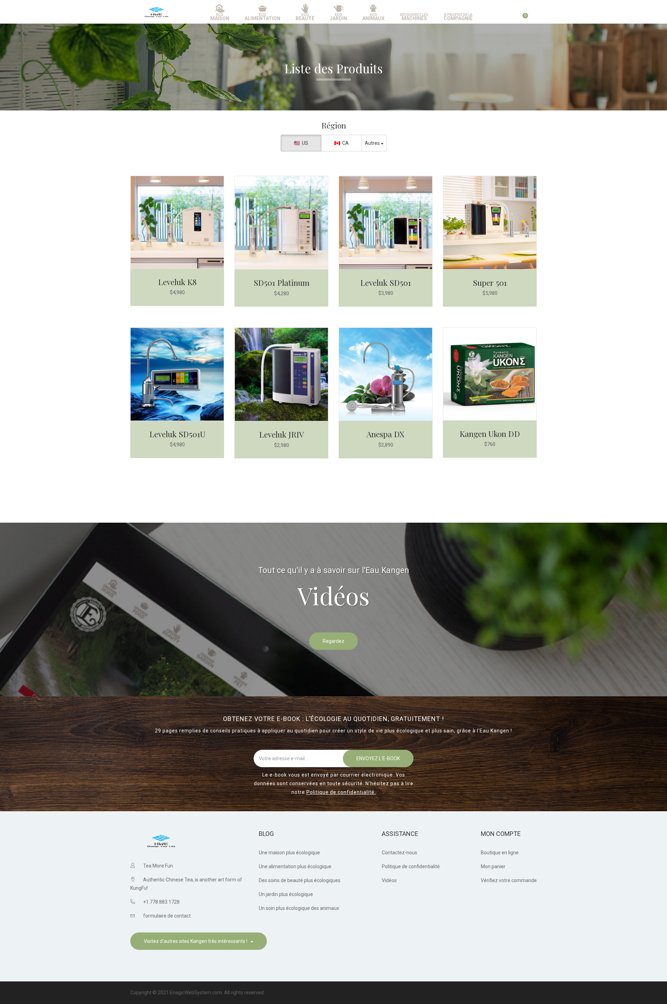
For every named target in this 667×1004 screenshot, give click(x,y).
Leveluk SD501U (177, 434)
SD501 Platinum (282, 282)
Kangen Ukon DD (490, 433)
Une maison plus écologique (289, 852)
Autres (373, 143)
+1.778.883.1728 (161, 902)
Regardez (333, 641)
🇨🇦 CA (341, 143)
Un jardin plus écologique (286, 894)
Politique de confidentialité (411, 866)
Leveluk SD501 (385, 282)
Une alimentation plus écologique (295, 866)
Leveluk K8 (177, 281)
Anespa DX (386, 434)
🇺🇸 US (301, 143)
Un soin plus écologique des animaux (299, 908)
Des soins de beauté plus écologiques (299, 880)
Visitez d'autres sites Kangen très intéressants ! (197, 941)
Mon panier (493, 866)
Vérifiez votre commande (509, 880)
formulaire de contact (167, 916)
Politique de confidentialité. (341, 792)
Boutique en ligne (500, 852)
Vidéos (389, 880)
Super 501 (490, 282)
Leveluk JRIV (281, 434)
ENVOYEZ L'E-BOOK (378, 758)
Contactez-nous (399, 852)
